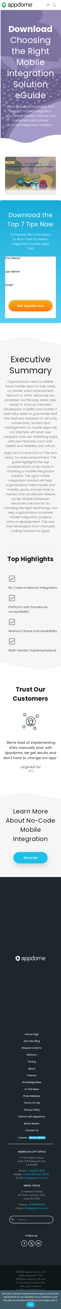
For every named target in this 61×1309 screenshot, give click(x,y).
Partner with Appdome (31, 1116)
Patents (31, 1075)
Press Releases (31, 1096)
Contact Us (31, 1130)
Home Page (32, 1034)
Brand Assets (31, 1123)
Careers (31, 1137)
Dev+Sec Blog (32, 1041)
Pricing (32, 1061)
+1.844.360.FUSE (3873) (36, 1174)
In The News (32, 1089)
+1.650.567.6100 (36, 1170)
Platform (32, 1055)
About (31, 1068)
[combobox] (34, 1219)
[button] (48, 5)
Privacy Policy (32, 1109)
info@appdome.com (35, 1178)
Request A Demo (32, 1048)
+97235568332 (36, 1204)
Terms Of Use (32, 1102)
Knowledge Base (31, 1082)
